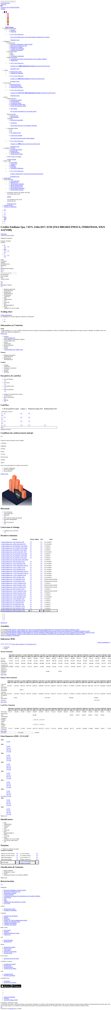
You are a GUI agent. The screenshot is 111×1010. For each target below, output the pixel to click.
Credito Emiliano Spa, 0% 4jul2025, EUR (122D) (14, 557)
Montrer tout (4, 333)
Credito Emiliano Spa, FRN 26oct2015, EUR (13, 608)
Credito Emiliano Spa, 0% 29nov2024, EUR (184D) (14, 559)
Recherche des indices (16, 100)
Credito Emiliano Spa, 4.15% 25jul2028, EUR (13, 569)
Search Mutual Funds (15, 86)
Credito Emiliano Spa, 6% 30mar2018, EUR (12, 604)
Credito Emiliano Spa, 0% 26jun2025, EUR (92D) (14, 554)
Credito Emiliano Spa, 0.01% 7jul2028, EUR (12, 577)
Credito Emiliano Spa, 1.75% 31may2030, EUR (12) (14, 573)
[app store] (6, 987)
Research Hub (14, 151)
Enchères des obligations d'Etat (12, 921)
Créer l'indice (7, 950)
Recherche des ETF (15, 84)
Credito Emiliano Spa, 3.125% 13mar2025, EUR (13, 591)
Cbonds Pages (14, 60)
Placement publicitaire (9, 997)
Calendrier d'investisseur (16, 50)
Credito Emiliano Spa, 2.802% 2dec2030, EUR (13, 544)
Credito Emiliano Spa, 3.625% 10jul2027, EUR (13, 585)
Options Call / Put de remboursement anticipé (15, 920)
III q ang (9, 749)
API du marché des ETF (16, 187)
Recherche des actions (16, 71)
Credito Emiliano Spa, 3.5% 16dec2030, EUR (13, 579)
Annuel (6, 648)
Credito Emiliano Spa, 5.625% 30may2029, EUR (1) (14, 571)
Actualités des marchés (16, 149)
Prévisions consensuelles (16, 120)
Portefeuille (13, 31)
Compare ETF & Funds (16, 87)
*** (5, 246)
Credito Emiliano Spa (9, 338)
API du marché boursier (16, 185)
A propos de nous (8, 205)
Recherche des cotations (16, 47)
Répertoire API (14, 182)
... (4, 223)
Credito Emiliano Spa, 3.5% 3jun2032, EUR (12, 542)
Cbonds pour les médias (16, 154)
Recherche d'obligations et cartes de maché (21, 44)
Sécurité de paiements (9, 975)
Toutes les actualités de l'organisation (10, 635)
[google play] (16, 987)
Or (11, 131)
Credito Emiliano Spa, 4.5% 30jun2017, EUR (13, 606)
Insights (14, 159)
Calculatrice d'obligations (16, 168)
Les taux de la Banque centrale (18, 106)
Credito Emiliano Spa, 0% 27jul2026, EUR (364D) (14, 548)
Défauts (6, 917)
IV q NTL (3, 796)
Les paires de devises (15, 103)
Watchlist (12, 30)
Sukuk (12, 54)
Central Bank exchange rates (17, 104)
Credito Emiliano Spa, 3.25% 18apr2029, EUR (13, 563)
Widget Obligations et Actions (11, 933)
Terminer (3, 9)
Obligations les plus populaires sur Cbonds (15, 902)
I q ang (8, 741)
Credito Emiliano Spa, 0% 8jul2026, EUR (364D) (14, 550)
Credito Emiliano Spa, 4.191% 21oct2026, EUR (13, 587)
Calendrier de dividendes (16, 73)
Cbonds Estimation (9, 894)
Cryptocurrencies (14, 101)
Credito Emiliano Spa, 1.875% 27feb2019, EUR (13, 595)
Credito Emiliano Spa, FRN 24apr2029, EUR (13, 561)
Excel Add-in (13, 162)
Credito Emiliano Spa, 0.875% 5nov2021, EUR (13, 593)
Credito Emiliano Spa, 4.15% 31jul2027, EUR (13, 567)
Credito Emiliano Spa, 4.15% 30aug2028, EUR (13, 596)
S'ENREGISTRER (14, 7)
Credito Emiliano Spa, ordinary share (13, 349)
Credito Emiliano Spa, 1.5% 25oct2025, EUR (13, 581)
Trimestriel (6, 647)
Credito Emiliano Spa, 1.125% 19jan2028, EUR (13, 575)
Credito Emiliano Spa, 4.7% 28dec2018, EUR (13, 600)
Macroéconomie (14, 117)
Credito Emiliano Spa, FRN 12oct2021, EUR (13, 589)
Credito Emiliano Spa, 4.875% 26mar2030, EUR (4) (14, 565)
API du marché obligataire (17, 184)
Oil (11, 130)
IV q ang (9, 751)
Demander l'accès (11, 203)
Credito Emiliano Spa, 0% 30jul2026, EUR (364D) (14, 546)
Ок (1, 1007)
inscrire (11, 1008)
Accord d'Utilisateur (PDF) (11, 1000)
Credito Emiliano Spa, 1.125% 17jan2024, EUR (13, 583)
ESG (11, 53)
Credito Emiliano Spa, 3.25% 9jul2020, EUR (12, 598)
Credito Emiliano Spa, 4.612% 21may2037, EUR (14, 552)
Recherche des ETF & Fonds (11, 958)
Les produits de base (15, 132)
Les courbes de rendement (17, 56)
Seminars (9, 159)
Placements (7, 919)
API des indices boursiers (16, 189)
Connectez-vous (5, 7)
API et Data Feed (14, 181)
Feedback (6, 998)
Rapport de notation (25, 863)
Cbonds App (13, 164)
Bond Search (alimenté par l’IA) (18, 45)
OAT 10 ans (7, 903)
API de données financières (17, 188)
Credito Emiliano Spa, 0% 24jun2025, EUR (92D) (14, 555)
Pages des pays (14, 115)
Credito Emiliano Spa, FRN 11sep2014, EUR (13, 610)
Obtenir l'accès (4, 474)
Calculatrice (7, 981)
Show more (4, 674)
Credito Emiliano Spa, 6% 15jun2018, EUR (12, 602)
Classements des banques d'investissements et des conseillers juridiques (28, 59)
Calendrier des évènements (17, 48)
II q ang (8, 748)
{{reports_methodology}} (103, 642)
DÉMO (9, 196)
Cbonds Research (14, 152)
